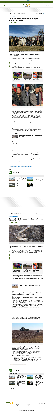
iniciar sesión (24, 193)
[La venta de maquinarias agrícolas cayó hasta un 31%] (15, 286)
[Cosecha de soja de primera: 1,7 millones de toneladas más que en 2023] (15, 136)
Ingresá (47, 5)
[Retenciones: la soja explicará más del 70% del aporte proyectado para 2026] (12, 179)
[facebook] (12, 22)
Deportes (20, 2)
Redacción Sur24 (16, 172)
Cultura (23, 2)
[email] (15, 22)
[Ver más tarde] (9, 22)
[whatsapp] (11, 22)
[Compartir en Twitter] (14, 22)
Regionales (12, 2)
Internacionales (31, 2)
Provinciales (17, 2)
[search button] (4, 2)
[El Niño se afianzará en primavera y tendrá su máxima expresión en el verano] (12, 185)
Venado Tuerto (8, 2)
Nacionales (27, 2)
